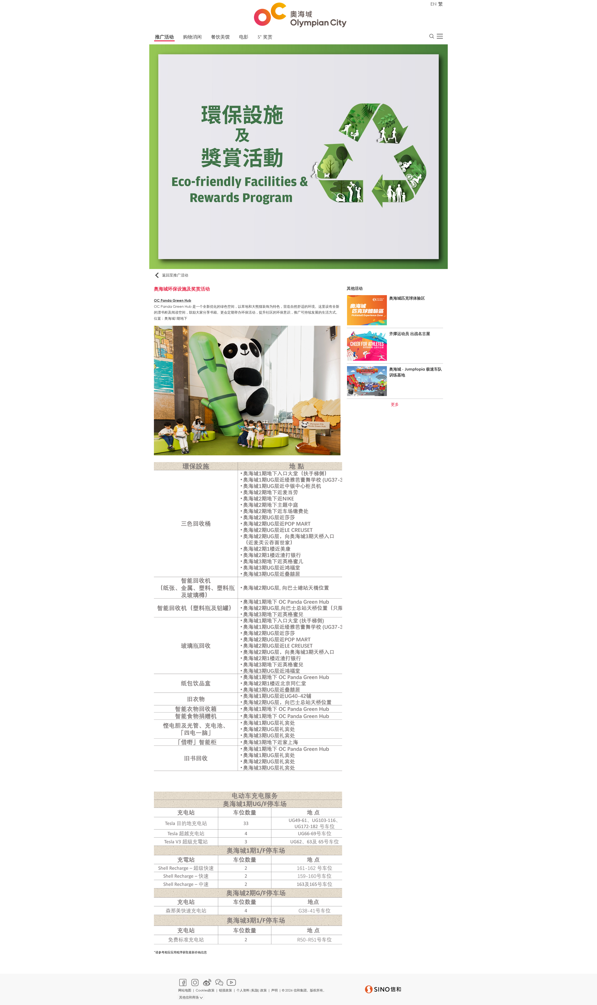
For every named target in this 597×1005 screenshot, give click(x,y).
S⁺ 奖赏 (265, 36)
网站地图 (184, 990)
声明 (274, 990)
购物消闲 (192, 36)
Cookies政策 (205, 990)
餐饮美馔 (220, 36)
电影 (243, 36)
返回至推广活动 (175, 274)
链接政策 (225, 990)
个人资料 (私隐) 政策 (251, 990)
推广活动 (164, 36)
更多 (395, 404)
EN (433, 4)
